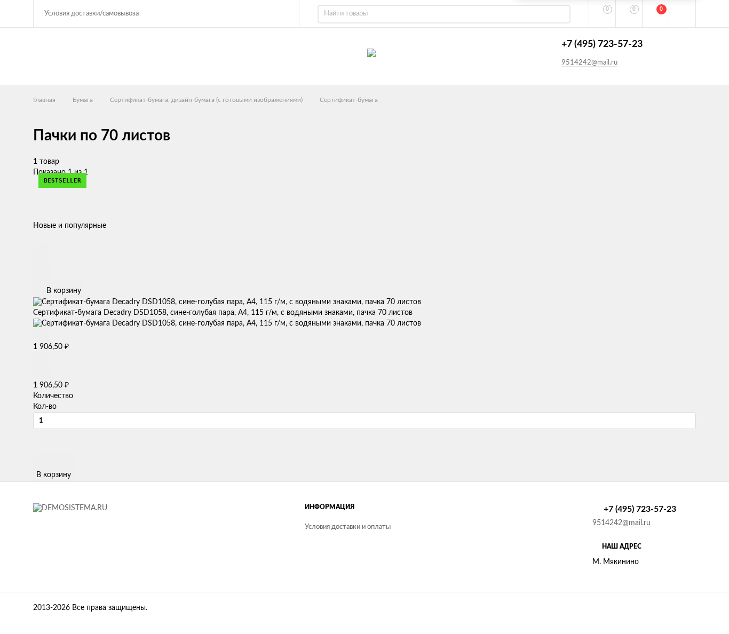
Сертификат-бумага (349, 100)
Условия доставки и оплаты (348, 527)
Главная (44, 100)
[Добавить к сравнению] (41, 273)
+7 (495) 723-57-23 (602, 44)
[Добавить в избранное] (41, 260)
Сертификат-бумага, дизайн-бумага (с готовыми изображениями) (206, 100)
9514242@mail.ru (589, 62)
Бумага (83, 100)
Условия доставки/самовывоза (91, 13)
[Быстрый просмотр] (41, 248)
